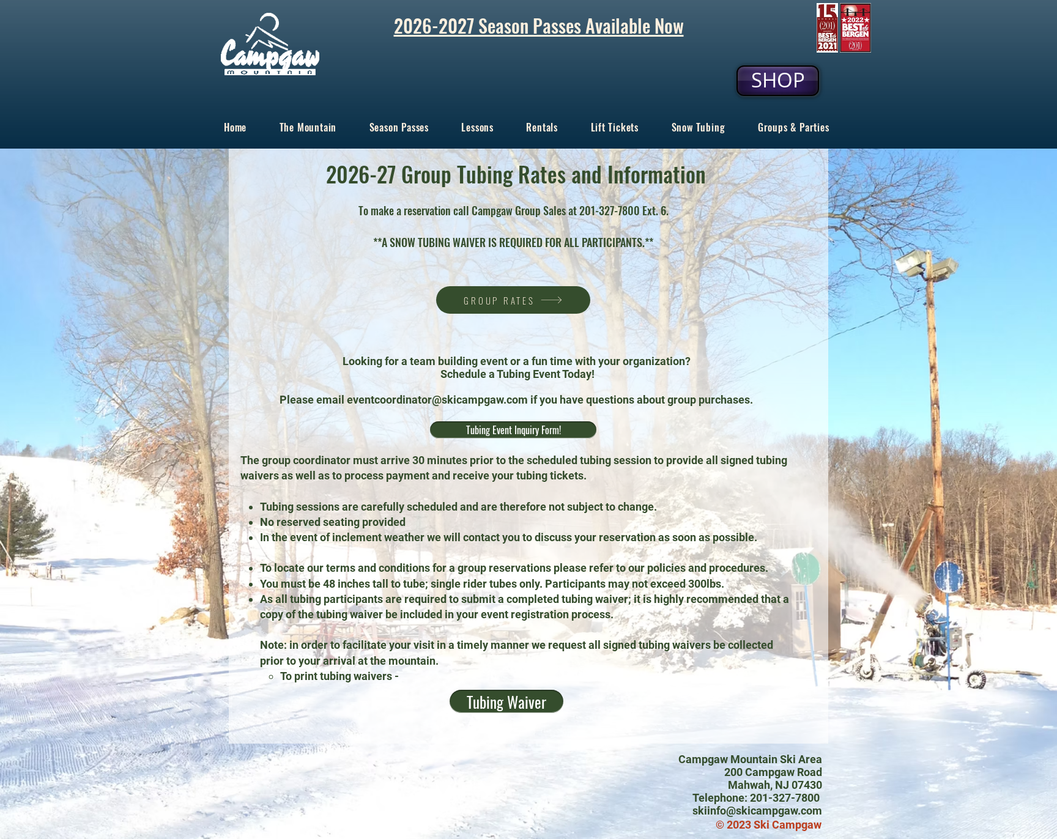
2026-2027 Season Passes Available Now (539, 25)
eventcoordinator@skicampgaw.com (437, 399)
